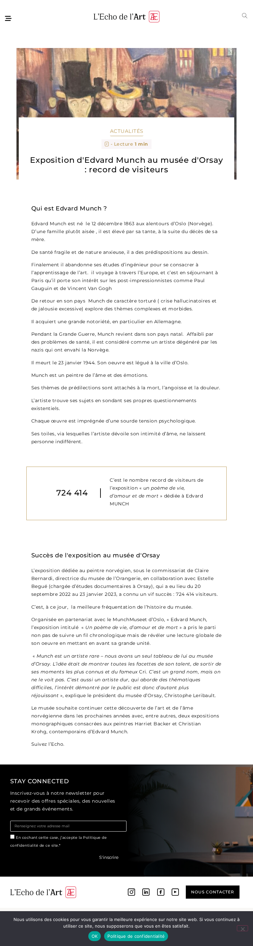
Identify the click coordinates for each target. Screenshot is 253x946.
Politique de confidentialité (136, 936)
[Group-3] (146, 892)
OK (95, 936)
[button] (245, 16)
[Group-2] (175, 892)
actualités (126, 131)
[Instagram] (131, 892)
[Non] (242, 928)
